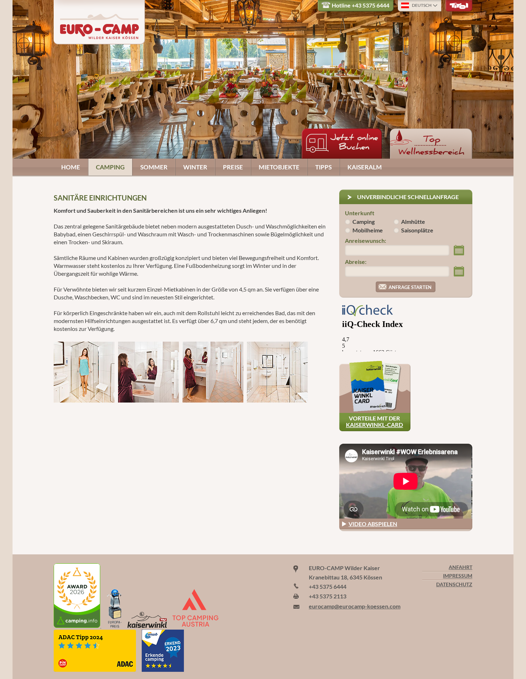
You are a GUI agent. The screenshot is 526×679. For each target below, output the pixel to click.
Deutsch (422, 5)
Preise (233, 167)
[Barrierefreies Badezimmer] (277, 372)
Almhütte (413, 221)
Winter (195, 167)
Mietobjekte (279, 167)
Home (70, 167)
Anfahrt (460, 567)
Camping (110, 167)
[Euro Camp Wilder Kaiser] (77, 625)
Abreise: (355, 261)
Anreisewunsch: (365, 240)
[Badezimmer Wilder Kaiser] (84, 372)
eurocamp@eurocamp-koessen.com (354, 606)
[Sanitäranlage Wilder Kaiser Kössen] (212, 372)
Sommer (153, 167)
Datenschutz (454, 584)
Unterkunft (359, 213)
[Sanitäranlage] (148, 372)
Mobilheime (367, 230)
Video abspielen (373, 523)
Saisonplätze (417, 230)
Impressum (457, 576)
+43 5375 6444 (370, 5)
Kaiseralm (364, 167)
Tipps (323, 167)
